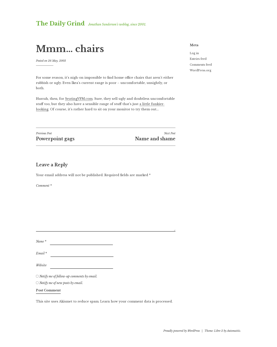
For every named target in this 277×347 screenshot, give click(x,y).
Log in (194, 53)
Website (41, 265)
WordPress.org (200, 70)
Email (41, 253)
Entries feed (198, 59)
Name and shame (155, 136)
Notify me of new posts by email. (61, 283)
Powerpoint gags (55, 136)
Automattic (233, 330)
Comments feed (201, 64)
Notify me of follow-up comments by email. (68, 276)
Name (41, 241)
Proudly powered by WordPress (181, 330)
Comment (44, 185)
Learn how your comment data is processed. (136, 301)
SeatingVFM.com (79, 99)
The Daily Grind (60, 23)
